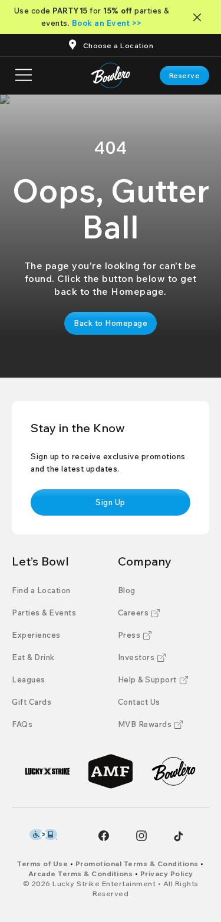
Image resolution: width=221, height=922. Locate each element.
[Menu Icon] (23, 75)
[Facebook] (103, 835)
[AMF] (110, 771)
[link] (185, 75)
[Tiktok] (178, 836)
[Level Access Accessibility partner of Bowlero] (43, 834)
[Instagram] (141, 835)
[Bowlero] (173, 771)
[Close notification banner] (199, 17)
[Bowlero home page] (110, 75)
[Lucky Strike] (47, 771)
